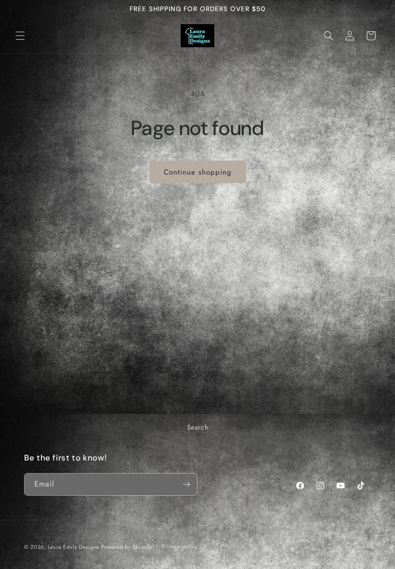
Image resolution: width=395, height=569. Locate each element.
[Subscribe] (186, 484)
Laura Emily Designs (73, 547)
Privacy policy (180, 546)
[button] (20, 35)
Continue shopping (198, 172)
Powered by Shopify (126, 547)
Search (198, 427)
